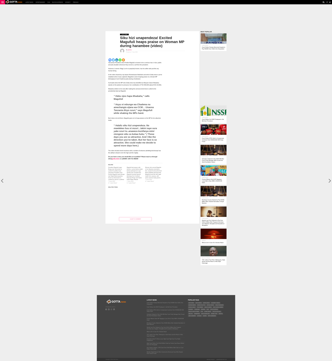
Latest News (29, 2)
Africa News (192, 307)
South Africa (214, 309)
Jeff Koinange (212, 315)
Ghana (204, 315)
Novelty (68, 2)
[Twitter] (113, 59)
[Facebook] (109, 59)
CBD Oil (191, 313)
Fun (48, 2)
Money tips (214, 313)
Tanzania (197, 309)
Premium (75, 2)
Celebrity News (215, 302)
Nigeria (203, 309)
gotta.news (115, 158)
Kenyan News (192, 305)
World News (210, 305)
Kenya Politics (201, 305)
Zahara (199, 315)
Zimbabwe (197, 313)
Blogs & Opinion (57, 2)
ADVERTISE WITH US (221, 359)
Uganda (191, 309)
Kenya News (206, 302)
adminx (130, 49)
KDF (208, 309)
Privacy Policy (211, 359)
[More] (123, 59)
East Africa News (218, 307)
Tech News (200, 307)
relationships (219, 305)
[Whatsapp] (120, 59)
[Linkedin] (116, 59)
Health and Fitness (194, 311)
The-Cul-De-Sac (217, 311)
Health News (208, 307)
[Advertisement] (166, 18)
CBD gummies (192, 315)
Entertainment (40, 2)
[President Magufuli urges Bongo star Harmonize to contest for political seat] (117, 175)
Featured (191, 302)
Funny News (207, 311)
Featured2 (199, 302)
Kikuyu (220, 313)
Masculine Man (205, 313)
